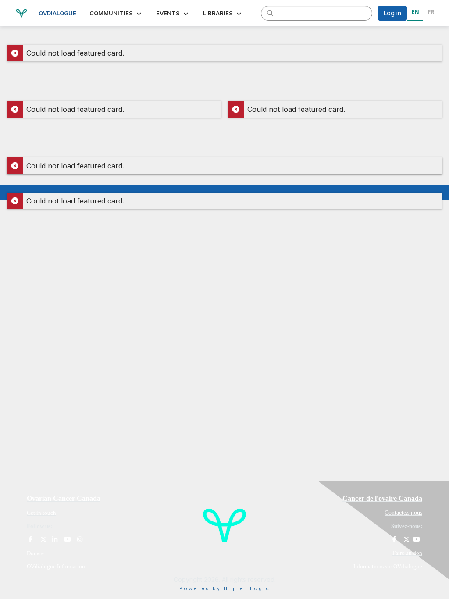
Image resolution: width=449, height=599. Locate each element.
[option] (430, 13)
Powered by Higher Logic (224, 588)
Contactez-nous (403, 513)
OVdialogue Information (56, 566)
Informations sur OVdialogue (387, 566)
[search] (270, 13)
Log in (392, 13)
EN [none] (415, 12)
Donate (35, 553)
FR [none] (431, 12)
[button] (116, 13)
